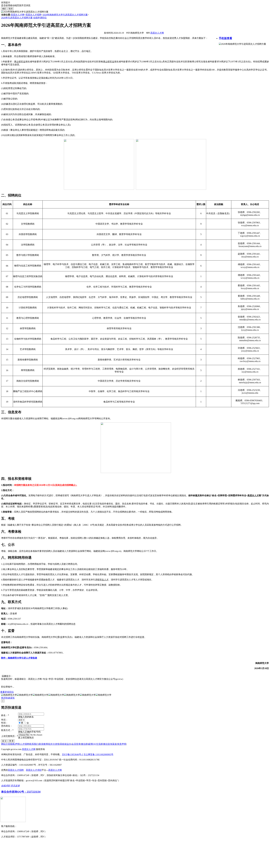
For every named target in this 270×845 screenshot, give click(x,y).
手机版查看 (225, 38)
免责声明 (121, 744)
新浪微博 (43, 744)
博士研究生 (19, 61)
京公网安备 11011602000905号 (98, 754)
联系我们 (33, 744)
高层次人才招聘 (33, 15)
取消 (10, 9)
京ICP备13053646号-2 (72, 754)
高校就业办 (65, 744)
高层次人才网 (17, 15)
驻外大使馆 (53, 744)
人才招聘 (24, 744)
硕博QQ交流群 (95, 744)
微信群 (84, 744)
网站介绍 (5, 744)
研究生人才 (103, 579)
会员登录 (76, 744)
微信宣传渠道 (110, 744)
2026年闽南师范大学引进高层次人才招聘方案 (65, 15)
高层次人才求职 (34, 770)
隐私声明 (15, 744)
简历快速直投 (8, 698)
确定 (4, 9)
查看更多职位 (7, 692)
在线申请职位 (40, 17)
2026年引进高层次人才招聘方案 (17, 17)
